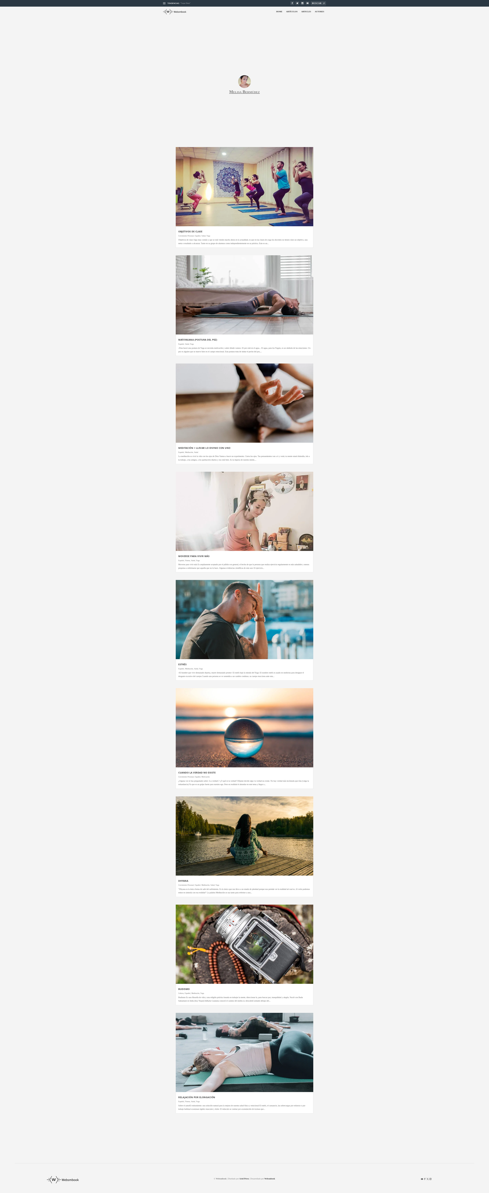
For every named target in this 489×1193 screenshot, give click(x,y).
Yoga (208, 236)
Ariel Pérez (244, 1179)
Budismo (184, 989)
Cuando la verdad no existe (197, 772)
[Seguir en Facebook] (425, 1179)
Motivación (205, 777)
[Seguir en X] (428, 1179)
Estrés (182, 664)
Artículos (291, 12)
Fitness (187, 560)
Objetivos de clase (190, 231)
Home (279, 12)
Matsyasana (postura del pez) (197, 339)
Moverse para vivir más (193, 556)
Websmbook (269, 1179)
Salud (203, 236)
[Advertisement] (244, 36)
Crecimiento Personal (186, 236)
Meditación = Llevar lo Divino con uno (204, 447)
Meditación (189, 452)
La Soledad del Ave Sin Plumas (191, 3)
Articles (306, 12)
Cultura (181, 993)
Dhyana (183, 880)
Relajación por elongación (196, 1097)
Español (197, 236)
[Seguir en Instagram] (430, 1179)
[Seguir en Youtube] (422, 1179)
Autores (319, 12)
